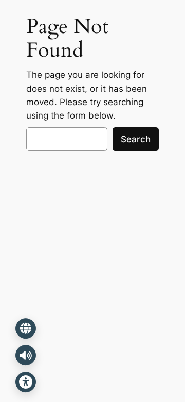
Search (136, 139)
